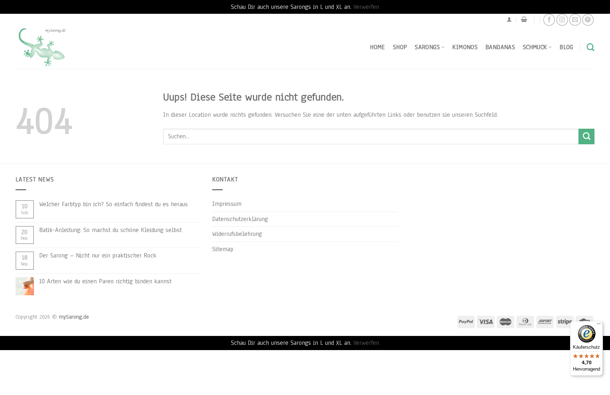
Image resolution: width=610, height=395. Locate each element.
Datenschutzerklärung (240, 219)
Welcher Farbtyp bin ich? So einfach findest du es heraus (113, 204)
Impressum (226, 203)
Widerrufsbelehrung (237, 234)
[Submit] (586, 137)
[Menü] (598, 325)
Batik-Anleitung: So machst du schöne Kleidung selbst (110, 230)
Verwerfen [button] (366, 6)
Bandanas (500, 47)
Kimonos (465, 47)
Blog (566, 47)
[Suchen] (590, 47)
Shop (400, 47)
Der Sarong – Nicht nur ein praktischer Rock (97, 255)
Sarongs (427, 47)
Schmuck (535, 47)
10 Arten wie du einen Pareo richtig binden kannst (105, 281)
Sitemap (222, 249)
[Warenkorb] (524, 19)
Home (377, 47)
